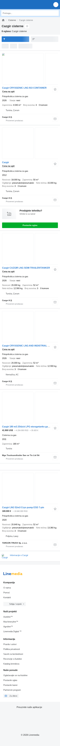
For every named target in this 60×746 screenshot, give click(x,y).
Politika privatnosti (11, 649)
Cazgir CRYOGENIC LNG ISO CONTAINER (24, 88)
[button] (56, 4)
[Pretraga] (56, 13)
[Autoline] (3, 20)
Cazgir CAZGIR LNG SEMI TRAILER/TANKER (26, 268)
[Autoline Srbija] (18, 4)
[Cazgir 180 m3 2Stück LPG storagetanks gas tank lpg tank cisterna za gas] (30, 407)
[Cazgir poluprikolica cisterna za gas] (30, 143)
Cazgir (5, 162)
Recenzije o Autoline (12, 659)
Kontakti (7, 597)
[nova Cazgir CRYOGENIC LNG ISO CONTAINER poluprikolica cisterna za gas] (30, 68)
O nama (7, 587)
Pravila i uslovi (9, 644)
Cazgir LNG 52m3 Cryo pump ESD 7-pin (23, 507)
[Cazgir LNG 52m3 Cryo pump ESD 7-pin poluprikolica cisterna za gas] (30, 488)
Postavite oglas (30, 225)
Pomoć (6, 592)
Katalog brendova (11, 664)
